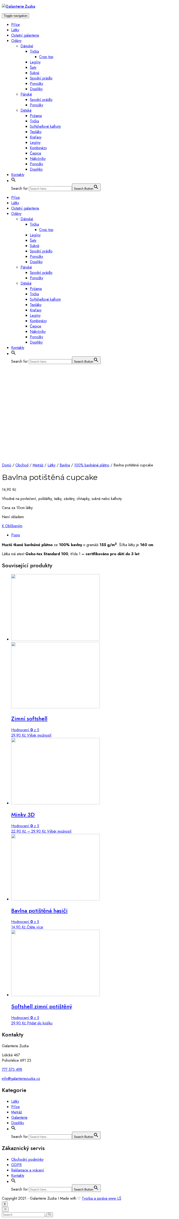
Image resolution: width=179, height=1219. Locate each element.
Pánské (26, 94)
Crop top (46, 56)
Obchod (21, 465)
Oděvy (16, 40)
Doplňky (36, 89)
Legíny (35, 62)
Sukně (34, 73)
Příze (15, 24)
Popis (15, 535)
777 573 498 (12, 1069)
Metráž (38, 465)
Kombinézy (38, 148)
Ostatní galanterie (25, 35)
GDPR (16, 1164)
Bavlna (65, 465)
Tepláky (35, 131)
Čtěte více (35, 927)
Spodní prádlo (41, 78)
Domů (6, 465)
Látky (15, 30)
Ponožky (36, 83)
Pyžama (36, 115)
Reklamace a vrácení (27, 1170)
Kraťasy (35, 137)
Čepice (35, 153)
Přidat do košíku (39, 1023)
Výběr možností (39, 735)
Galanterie (19, 1117)
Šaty (33, 67)
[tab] (94, 535)
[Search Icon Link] (13, 180)
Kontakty (17, 174)
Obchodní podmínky (27, 1159)
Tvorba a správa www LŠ (101, 1198)
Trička (34, 51)
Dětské (26, 110)
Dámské (27, 46)
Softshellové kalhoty (45, 126)
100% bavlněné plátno (91, 465)
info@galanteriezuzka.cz (21, 1078)
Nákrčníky (38, 158)
